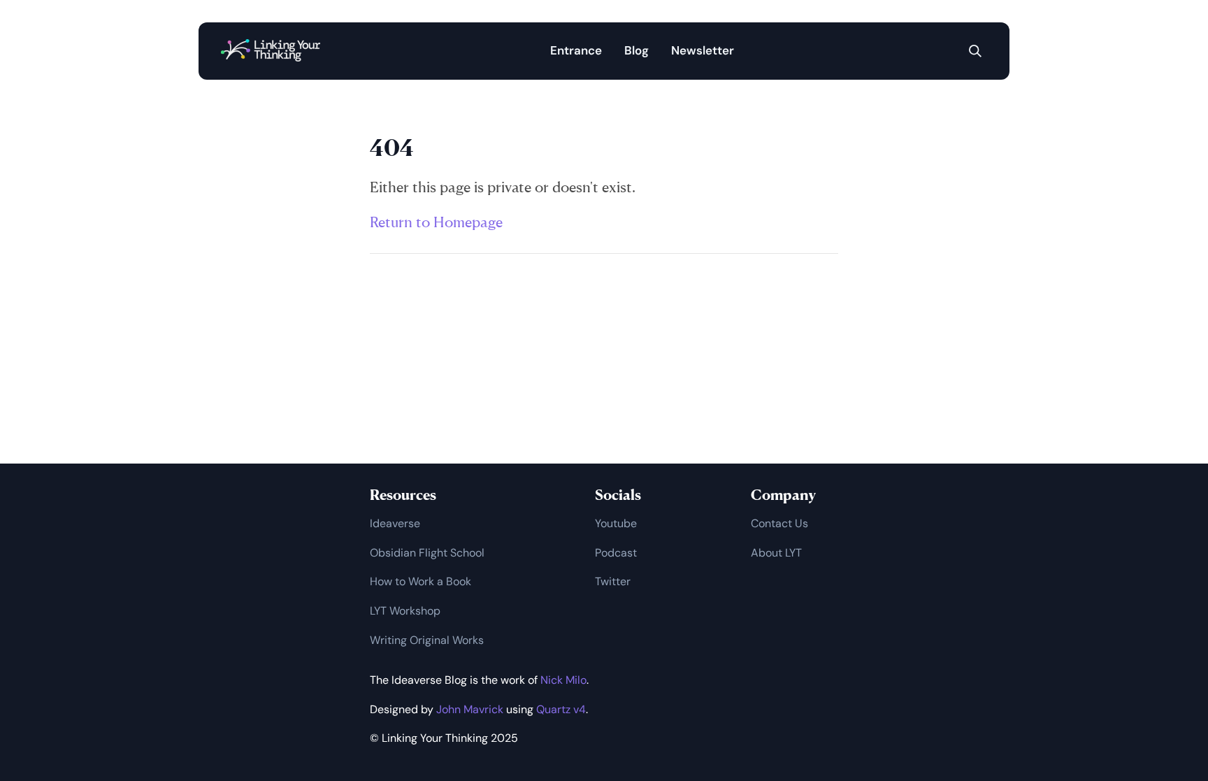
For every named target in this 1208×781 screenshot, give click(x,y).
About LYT (776, 552)
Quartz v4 (561, 709)
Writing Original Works (427, 640)
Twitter (613, 581)
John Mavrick (469, 709)
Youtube (616, 523)
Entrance (576, 50)
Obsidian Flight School (427, 552)
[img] (975, 51)
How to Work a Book (420, 581)
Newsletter (702, 50)
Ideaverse (395, 523)
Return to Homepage (436, 222)
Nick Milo (563, 680)
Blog (636, 50)
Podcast (616, 552)
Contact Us (779, 523)
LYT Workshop (405, 610)
